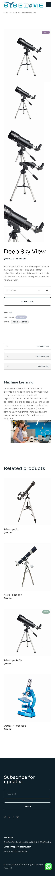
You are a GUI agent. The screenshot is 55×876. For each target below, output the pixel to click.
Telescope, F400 (13, 660)
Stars (24, 322)
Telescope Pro (11, 529)
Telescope (21, 317)
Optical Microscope (15, 725)
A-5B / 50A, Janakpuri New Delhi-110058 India (27, 842)
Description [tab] (43, 346)
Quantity (11, 290)
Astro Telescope (13, 594)
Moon (15, 322)
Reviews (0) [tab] (43, 366)
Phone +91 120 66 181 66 (16, 851)
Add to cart (27, 301)
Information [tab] (42, 356)
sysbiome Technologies (22, 864)
